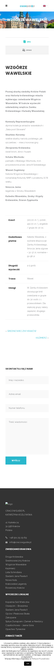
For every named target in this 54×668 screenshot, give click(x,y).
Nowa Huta (11, 580)
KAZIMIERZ (41, 338)
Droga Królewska (14, 556)
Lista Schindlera (13, 572)
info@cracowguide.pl (20, 542)
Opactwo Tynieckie (15, 629)
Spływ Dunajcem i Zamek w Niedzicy (24, 621)
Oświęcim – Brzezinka (16, 606)
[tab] (27, 42)
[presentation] (27, 42)
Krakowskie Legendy (16, 584)
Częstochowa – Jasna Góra (19, 625)
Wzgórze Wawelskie (15, 564)
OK (27, 664)
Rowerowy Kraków (15, 588)
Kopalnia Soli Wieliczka (17, 602)
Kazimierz (10, 568)
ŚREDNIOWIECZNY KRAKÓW (21, 331)
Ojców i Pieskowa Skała (17, 613)
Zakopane (10, 617)
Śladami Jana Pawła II (16, 576)
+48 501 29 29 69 (18, 537)
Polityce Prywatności (40, 659)
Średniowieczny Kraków (17, 560)
